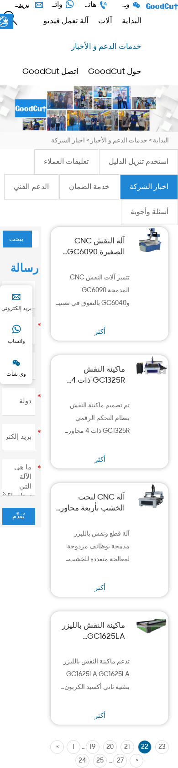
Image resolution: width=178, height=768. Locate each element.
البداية (161, 140)
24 (82, 760)
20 (110, 747)
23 (162, 747)
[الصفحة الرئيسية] (162, 6)
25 (100, 760)
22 (144, 747)
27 (120, 760)
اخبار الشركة (68, 140)
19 (92, 747)
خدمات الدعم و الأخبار (118, 140)
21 (127, 747)
